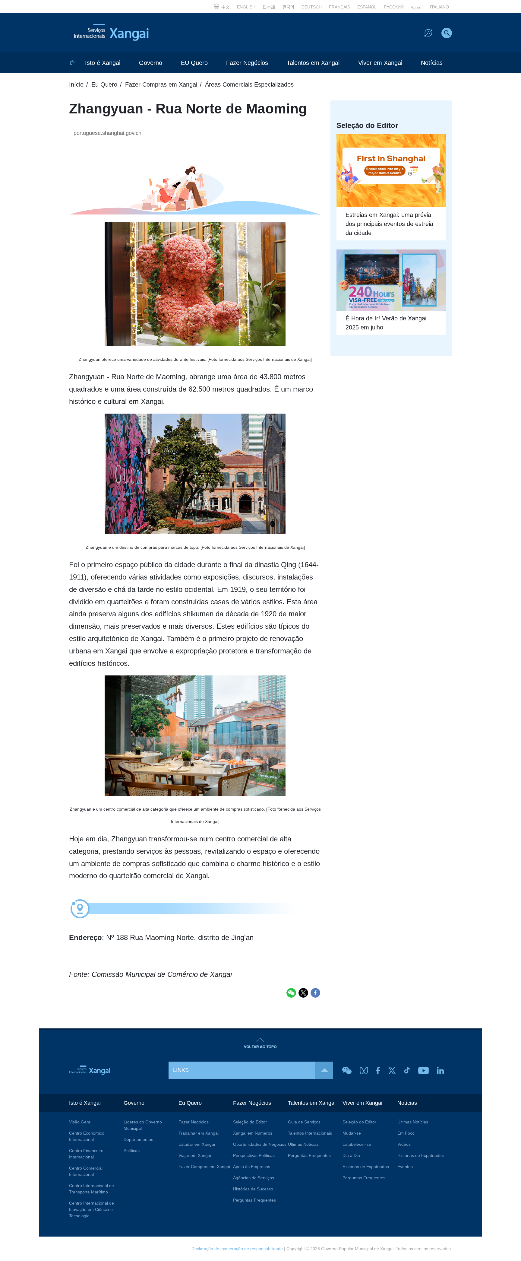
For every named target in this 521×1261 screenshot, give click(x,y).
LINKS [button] (181, 1070)
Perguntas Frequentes (254, 1200)
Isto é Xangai (102, 62)
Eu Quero (104, 84)
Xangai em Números (252, 1133)
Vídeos (404, 1144)
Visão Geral (80, 1122)
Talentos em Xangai (313, 62)
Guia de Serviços (304, 1122)
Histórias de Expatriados (366, 1166)
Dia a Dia (351, 1155)
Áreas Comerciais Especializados (249, 84)
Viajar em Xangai (194, 1155)
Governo (150, 62)
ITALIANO (439, 7)
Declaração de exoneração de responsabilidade (237, 1248)
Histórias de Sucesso (253, 1188)
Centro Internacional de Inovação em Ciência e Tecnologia (91, 1209)
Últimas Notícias (303, 1144)
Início (76, 84)
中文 (225, 7)
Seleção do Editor (250, 1122)
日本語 (269, 7)
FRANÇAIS (339, 7)
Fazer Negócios (247, 62)
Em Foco (406, 1133)
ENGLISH (246, 7)
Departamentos (138, 1139)
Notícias (432, 62)
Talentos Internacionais (310, 1133)
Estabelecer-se (357, 1144)
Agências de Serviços (253, 1177)
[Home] (72, 62)
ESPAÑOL (367, 7)
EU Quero (194, 62)
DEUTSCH (312, 7)
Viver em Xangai (380, 62)
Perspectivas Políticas (254, 1155)
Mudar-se (352, 1133)
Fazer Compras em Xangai (161, 84)
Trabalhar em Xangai (198, 1133)
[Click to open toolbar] (428, 32)
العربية (417, 7)
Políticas (132, 1150)
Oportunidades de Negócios (259, 1144)
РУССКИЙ (394, 7)
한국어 (288, 7)
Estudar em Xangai (196, 1144)
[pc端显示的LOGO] (125, 32)
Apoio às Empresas (251, 1166)
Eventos (405, 1166)
